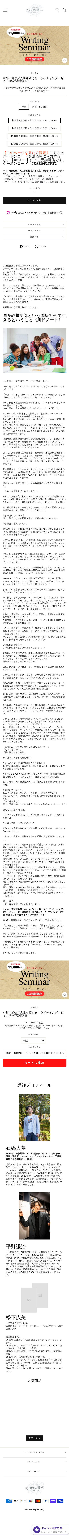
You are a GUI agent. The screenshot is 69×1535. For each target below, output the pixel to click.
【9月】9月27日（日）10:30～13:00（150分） (34, 128)
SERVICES (34, 1462)
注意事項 (34, 237)
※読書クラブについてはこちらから (34, 1028)
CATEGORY (33, 1471)
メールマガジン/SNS (33, 1452)
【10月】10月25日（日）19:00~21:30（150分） (34, 136)
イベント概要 (34, 224)
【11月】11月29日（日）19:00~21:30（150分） (34, 144)
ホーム (34, 73)
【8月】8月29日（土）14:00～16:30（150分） (34, 120)
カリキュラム (34, 231)
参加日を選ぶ (34, 115)
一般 (24, 106)
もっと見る (34, 188)
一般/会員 (34, 101)
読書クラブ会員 (39, 106)
